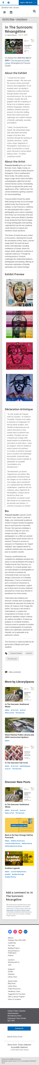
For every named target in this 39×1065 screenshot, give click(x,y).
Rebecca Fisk (9, 713)
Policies (10, 955)
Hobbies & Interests (18, 841)
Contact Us (19, 1028)
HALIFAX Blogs (8, 19)
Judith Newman (25, 766)
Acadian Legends (12, 868)
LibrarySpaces (21, 19)
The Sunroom (12, 659)
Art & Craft (14, 710)
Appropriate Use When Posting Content (18, 910)
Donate (10, 971)
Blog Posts (12, 983)
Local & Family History (12, 843)
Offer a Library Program (16, 997)
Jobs (9, 965)
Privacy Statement (24, 1045)
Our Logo (11, 945)
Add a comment (15, 672)
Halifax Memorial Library (13, 846)
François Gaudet (16, 653)
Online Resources (14, 989)
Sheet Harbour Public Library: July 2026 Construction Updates (19, 736)
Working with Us (14, 962)
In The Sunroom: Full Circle (16, 763)
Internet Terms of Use (14, 1036)
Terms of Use (12, 1045)
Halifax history (27, 843)
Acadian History (10, 877)
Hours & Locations (14, 999)
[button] (3, 2)
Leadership (12, 943)
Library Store (12, 977)
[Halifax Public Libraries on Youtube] (20, 932)
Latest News (12, 986)
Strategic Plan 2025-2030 (17, 940)
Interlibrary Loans (14, 991)
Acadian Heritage (18, 874)
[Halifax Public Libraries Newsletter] (25, 932)
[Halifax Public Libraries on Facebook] (10, 932)
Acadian (8, 874)
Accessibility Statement (19, 1047)
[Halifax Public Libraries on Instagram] (15, 932)
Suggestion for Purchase (16, 994)
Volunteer (11, 974)
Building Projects (14, 948)
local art (29, 653)
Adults (7, 710)
